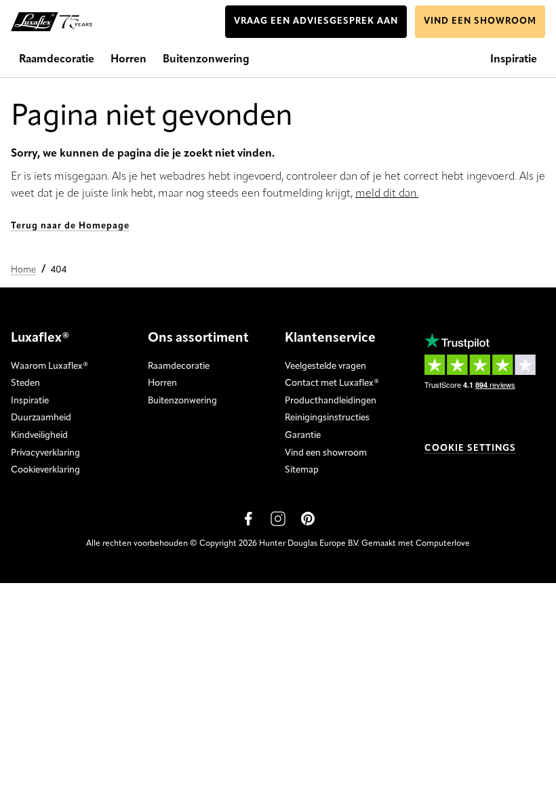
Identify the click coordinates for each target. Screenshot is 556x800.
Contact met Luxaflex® (332, 383)
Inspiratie (30, 401)
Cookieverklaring (45, 470)
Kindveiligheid (39, 435)
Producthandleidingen (330, 401)
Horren (162, 383)
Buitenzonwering (182, 401)
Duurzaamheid (41, 418)
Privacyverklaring (45, 453)
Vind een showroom (326, 453)
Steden (25, 383)
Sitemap (302, 470)
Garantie (303, 435)
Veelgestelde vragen (325, 366)
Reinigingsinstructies (327, 418)
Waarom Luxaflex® (49, 366)
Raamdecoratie (179, 366)
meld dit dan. (386, 193)
